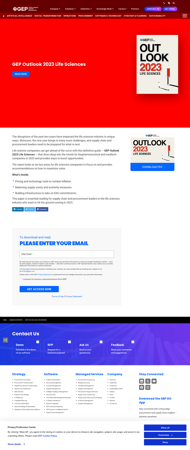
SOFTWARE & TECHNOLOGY (108, 16)
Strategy (19, 374)
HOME (5, 320)
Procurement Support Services (88, 391)
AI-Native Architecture (53, 400)
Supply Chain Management (55, 412)
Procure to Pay (51, 394)
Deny (165, 442)
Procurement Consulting (22, 380)
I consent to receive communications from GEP (45, 279)
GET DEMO (170, 9)
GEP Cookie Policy (47, 436)
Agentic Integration (52, 403)
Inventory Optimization (21, 403)
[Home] (25, 9)
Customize (163, 435)
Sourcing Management (53, 383)
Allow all (165, 428)
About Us (113, 380)
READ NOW (21, 74)
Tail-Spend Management (86, 386)
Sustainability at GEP (116, 388)
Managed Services (89, 374)
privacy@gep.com (28, 271)
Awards (112, 397)
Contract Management (53, 386)
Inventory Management (85, 400)
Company (54, 9)
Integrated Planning (20, 400)
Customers (113, 386)
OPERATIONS (70, 16)
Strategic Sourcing (84, 383)
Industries (85, 9)
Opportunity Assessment (22, 388)
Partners (135, 9)
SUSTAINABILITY (157, 16)
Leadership (113, 383)
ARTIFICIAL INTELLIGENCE (19, 16)
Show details (14, 444)
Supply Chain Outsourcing (86, 394)
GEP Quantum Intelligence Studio (57, 409)
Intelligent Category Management (57, 391)
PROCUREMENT (85, 16)
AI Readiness (18, 397)
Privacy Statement (44, 275)
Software (51, 374)
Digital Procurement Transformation (26, 386)
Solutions (69, 9)
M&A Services (18, 391)
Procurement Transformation (23, 383)
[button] (169, 3)
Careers (122, 9)
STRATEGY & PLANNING (135, 16)
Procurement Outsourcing (86, 380)
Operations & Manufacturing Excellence (27, 409)
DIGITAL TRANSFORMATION (48, 16)
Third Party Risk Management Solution (58, 397)
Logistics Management (85, 403)
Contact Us (153, 9)
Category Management (85, 388)
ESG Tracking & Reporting (54, 406)
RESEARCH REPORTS (16, 320)
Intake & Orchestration (53, 380)
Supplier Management (53, 388)
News (111, 394)
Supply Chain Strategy (21, 394)
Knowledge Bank (104, 9)
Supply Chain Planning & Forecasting (90, 397)
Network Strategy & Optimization (24, 406)
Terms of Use (58, 296)
